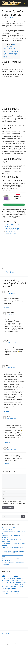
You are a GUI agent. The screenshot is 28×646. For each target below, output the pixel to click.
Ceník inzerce (9, 634)
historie (4, 580)
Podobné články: (9, 58)
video (17, 591)
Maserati (5, 584)
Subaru (3, 591)
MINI (23, 584)
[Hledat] (23, 516)
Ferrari (19, 578)
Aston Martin (11, 576)
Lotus (3, 584)
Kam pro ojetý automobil (10, 271)
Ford (23, 578)
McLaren (12, 584)
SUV (6, 591)
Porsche (5, 589)
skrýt (13, 44)
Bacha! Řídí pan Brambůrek (12, 229)
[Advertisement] (14, 93)
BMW (4, 578)
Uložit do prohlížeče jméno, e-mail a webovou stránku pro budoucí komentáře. (14, 502)
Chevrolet (12, 578)
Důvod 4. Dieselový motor (10, 53)
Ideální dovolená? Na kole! (12, 228)
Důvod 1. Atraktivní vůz (9, 46)
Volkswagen (5, 593)
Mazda (9, 584)
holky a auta (9, 580)
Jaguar (4, 582)
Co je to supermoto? (10, 233)
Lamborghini (15, 582)
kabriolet (6, 269)
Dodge (15, 578)
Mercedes (18, 584)
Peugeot (21, 586)
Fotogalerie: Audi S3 (9, 272)
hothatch (14, 580)
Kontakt (4, 634)
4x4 (3, 576)
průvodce (11, 269)
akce (7, 575)
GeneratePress (22, 644)
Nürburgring (16, 586)
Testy (10, 591)
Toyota (13, 591)
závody (13, 593)
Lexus (25, 582)
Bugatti (8, 578)
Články (5, 266)
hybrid (18, 580)
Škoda (17, 593)
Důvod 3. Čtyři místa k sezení (10, 51)
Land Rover (21, 582)
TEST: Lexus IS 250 (10, 231)
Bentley (19, 576)
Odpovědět (6, 307)
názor (11, 586)
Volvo (10, 593)
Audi (16, 576)
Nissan (8, 586)
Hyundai (22, 580)
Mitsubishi (4, 586)
